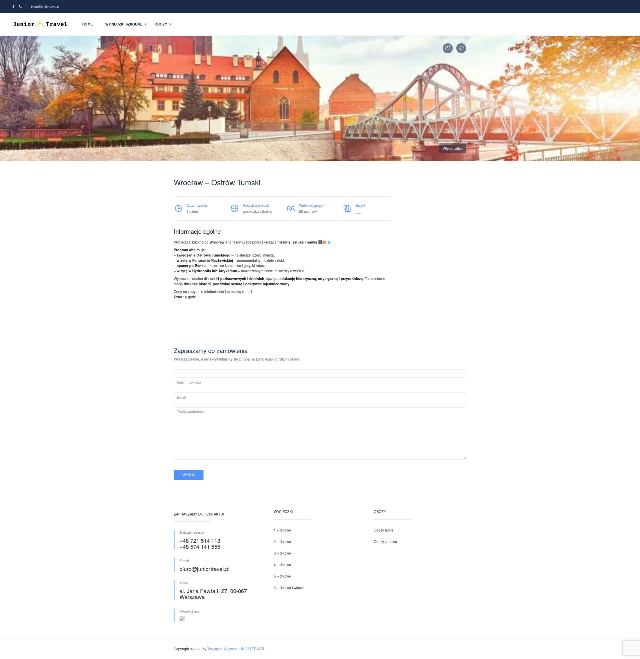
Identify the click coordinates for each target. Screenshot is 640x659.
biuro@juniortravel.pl (45, 6)
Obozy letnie (384, 530)
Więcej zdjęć (452, 148)
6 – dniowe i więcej (289, 587)
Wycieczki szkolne (123, 24)
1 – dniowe (282, 530)
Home (87, 24)
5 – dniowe (282, 576)
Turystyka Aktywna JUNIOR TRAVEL (236, 648)
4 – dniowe (282, 564)
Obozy (160, 24)
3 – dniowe (282, 553)
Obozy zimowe (385, 541)
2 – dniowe (282, 541)
